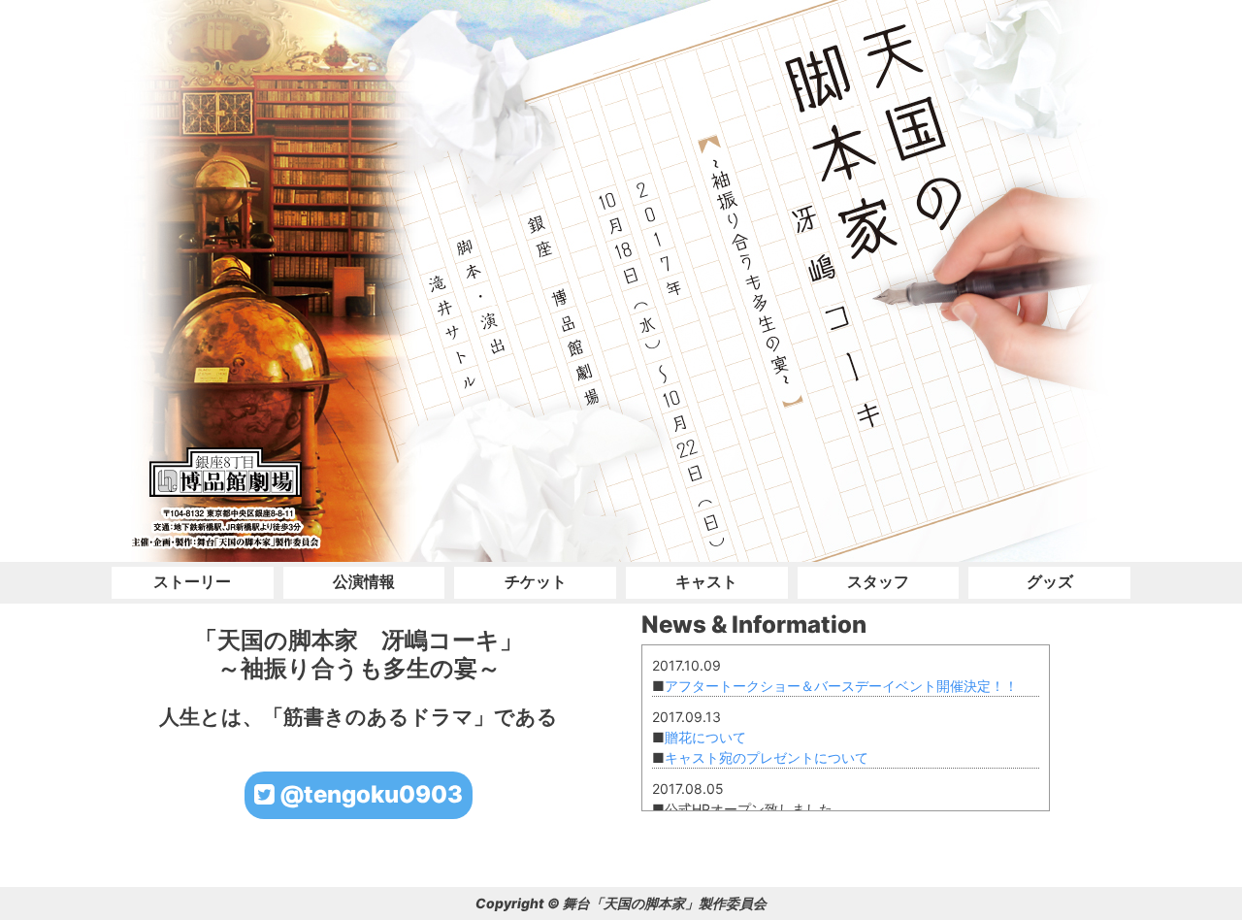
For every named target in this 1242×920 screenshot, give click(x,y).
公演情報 (364, 582)
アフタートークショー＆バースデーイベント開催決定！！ (841, 685)
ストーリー (192, 582)
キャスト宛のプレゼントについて (766, 757)
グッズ (1050, 582)
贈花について (705, 737)
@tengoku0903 (369, 794)
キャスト (706, 582)
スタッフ (878, 582)
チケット (536, 582)
